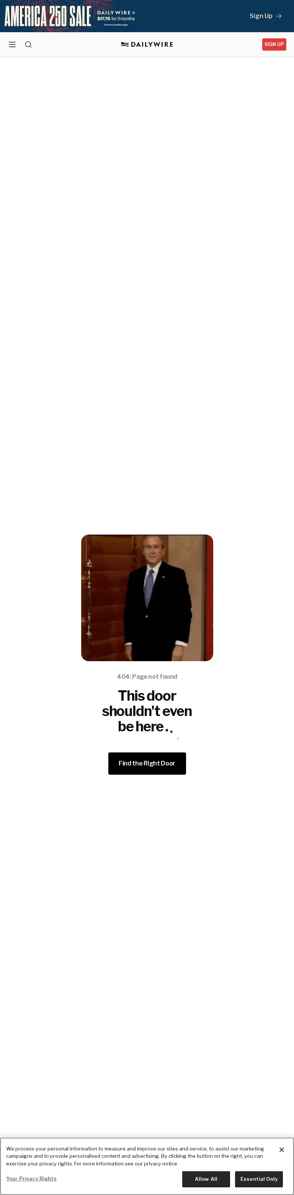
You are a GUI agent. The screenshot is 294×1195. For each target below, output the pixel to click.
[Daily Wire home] (147, 44)
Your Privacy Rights (31, 1178)
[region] (147, 1166)
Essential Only (259, 1179)
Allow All (206, 1179)
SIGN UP (274, 44)
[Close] (281, 1149)
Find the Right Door (147, 763)
